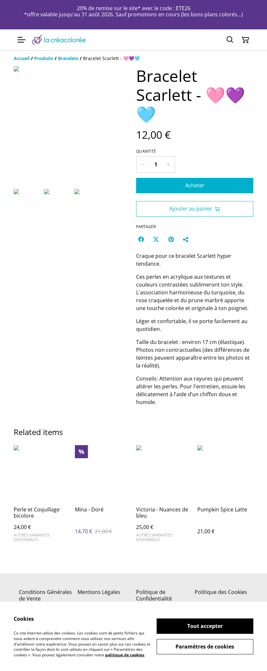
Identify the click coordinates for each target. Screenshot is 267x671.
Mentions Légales (98, 592)
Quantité (146, 151)
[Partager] (186, 239)
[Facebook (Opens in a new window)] (141, 239)
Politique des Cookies (221, 592)
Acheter (194, 185)
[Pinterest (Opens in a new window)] (171, 239)
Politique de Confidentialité (154, 595)
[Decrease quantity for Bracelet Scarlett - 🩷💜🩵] (142, 164)
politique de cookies (124, 655)
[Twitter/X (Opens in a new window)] (156, 239)
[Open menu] (21, 40)
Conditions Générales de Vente (45, 595)
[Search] (230, 40)
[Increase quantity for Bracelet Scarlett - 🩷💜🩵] (168, 164)
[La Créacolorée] (59, 40)
